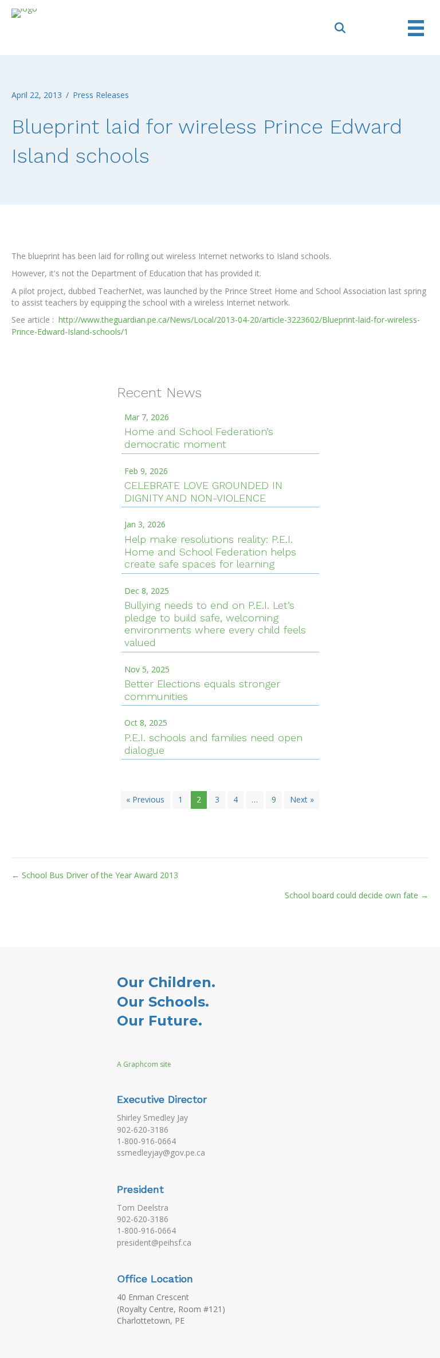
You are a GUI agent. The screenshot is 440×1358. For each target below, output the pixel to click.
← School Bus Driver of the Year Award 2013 (94, 875)
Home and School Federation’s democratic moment (198, 437)
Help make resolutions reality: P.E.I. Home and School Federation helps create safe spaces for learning (210, 551)
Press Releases (101, 94)
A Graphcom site (144, 1064)
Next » (302, 799)
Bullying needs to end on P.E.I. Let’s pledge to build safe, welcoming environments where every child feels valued (215, 623)
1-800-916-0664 (146, 1141)
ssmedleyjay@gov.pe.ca (161, 1152)
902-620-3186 (142, 1129)
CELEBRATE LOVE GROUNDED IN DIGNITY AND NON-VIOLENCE (203, 491)
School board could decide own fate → (357, 895)
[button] (340, 27)
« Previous (145, 799)
